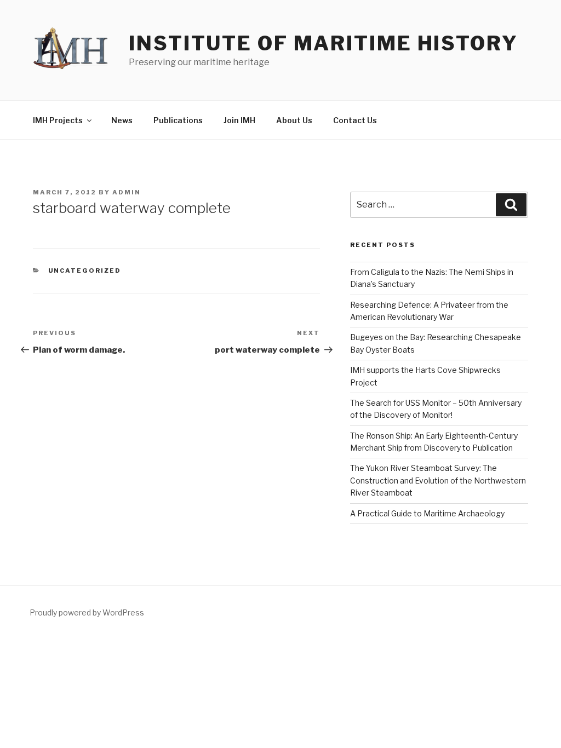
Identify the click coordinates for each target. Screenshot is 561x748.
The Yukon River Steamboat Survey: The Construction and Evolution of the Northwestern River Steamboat (438, 480)
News (122, 120)
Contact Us (355, 120)
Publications (178, 120)
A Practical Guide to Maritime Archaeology (427, 513)
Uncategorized (85, 270)
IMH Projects (58, 120)
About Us (294, 120)
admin (126, 192)
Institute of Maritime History (323, 43)
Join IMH (239, 120)
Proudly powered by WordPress (87, 612)
